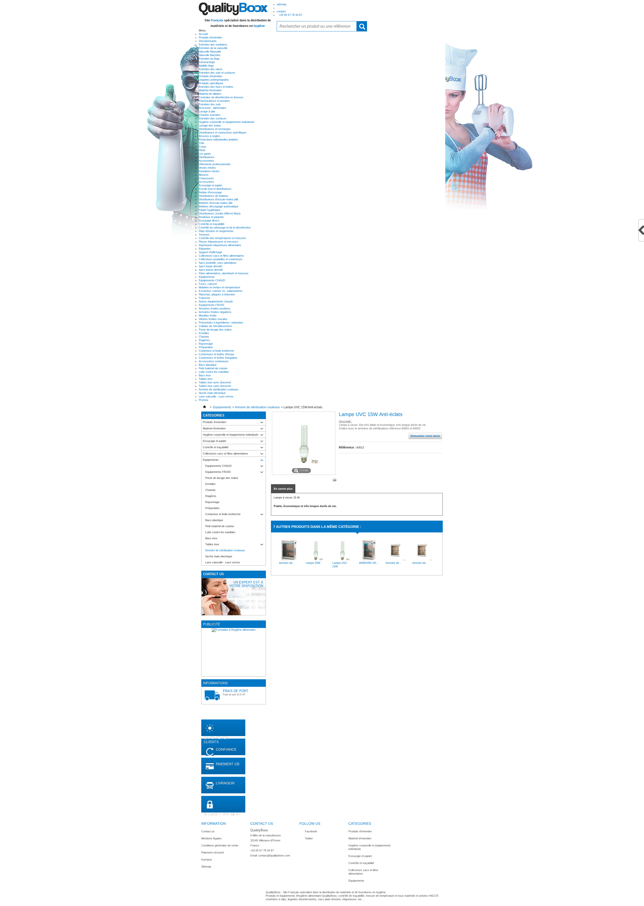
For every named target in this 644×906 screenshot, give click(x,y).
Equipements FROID (211, 304)
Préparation (206, 347)
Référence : (347, 447)
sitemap (281, 4)
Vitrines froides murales (213, 319)
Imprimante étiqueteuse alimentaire (220, 245)
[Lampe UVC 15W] (342, 559)
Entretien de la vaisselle (213, 48)
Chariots (204, 336)
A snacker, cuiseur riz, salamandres (221, 290)
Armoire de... (287, 562)
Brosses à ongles (209, 136)
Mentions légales (211, 838)
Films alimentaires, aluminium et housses (224, 273)
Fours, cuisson (208, 283)
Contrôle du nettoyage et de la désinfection (225, 227)
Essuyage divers (209, 220)
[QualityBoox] (233, 9)
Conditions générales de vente (219, 845)
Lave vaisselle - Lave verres (216, 396)
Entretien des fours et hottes (216, 86)
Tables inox (206, 378)
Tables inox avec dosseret (215, 382)
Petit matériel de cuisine (213, 368)
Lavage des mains (210, 125)
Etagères (204, 340)
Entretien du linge (209, 58)
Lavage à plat (207, 111)
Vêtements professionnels (214, 164)
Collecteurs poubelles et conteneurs (221, 259)
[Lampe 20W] (316, 559)
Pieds (202, 150)
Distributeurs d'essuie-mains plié (218, 199)
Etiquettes (205, 248)
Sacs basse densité (211, 269)
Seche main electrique (212, 392)
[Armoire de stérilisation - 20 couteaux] (289, 559)
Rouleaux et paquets (211, 216)
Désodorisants (208, 40)
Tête (201, 143)
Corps (202, 146)
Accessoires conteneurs (214, 361)
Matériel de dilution (210, 93)
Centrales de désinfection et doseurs (221, 97)
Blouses (204, 174)
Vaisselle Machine (209, 55)
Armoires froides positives (214, 308)
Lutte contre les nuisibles (214, 371)
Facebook (311, 831)
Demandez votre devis (425, 435)
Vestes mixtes (207, 167)
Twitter (309, 838)
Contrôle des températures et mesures (222, 238)
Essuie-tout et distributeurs (215, 188)
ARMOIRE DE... (369, 562)
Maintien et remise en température (219, 287)
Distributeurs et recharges (215, 128)
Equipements (207, 276)
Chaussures (206, 178)
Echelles (204, 333)
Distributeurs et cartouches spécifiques (223, 132)
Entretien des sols (210, 104)
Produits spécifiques (211, 83)
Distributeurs (206, 157)
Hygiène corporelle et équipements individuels (226, 121)
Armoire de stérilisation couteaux (218, 389)
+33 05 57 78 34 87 (290, 14)
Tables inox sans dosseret (215, 385)
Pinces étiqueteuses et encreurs (218, 241)
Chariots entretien (209, 114)
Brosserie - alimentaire (212, 107)
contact (281, 11)
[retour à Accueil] (204, 407)
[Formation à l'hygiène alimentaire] (234, 652)
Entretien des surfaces (212, 118)
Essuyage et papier (210, 185)
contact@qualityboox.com (274, 855)
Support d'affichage (210, 252)
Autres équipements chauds (216, 301)
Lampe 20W (313, 562)
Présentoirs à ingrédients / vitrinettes (221, 322)
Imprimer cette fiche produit (334, 480)
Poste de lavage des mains (215, 329)
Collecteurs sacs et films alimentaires (221, 255)
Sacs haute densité (210, 266)
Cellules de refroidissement (215, 326)
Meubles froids (208, 315)
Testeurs (204, 234)
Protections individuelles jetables (218, 139)
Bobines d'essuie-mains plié (215, 202)
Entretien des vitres (210, 69)
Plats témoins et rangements (216, 231)
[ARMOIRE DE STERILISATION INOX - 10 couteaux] (369, 559)
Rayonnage (206, 343)
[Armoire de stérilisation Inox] (396, 559)
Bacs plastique (208, 364)
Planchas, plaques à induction (217, 294)
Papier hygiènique (209, 209)
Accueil (203, 33)
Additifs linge (206, 65)
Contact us (208, 831)
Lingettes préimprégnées (214, 79)
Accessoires (206, 160)
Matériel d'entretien (210, 90)
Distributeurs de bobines (213, 195)
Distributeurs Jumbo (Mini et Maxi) (219, 213)
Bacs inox (205, 375)
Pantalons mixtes (209, 171)
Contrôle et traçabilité (211, 223)
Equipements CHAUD (212, 280)
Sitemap (206, 866)
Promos (203, 399)
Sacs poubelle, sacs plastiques (217, 262)
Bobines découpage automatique (218, 206)
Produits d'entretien (210, 37)
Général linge (207, 62)
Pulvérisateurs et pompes (214, 100)
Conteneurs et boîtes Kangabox (218, 357)
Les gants (205, 153)
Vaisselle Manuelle (210, 51)
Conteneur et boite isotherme (216, 350)
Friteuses (204, 297)
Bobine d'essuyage (210, 192)
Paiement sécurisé (212, 852)
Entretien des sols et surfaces (217, 72)
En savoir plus (283, 488)
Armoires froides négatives (215, 311)
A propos (206, 859)
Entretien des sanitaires (213, 44)
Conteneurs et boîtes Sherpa (216, 354)
